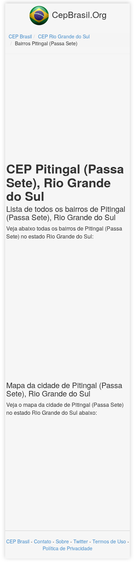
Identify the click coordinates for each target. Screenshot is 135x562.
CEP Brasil (17, 541)
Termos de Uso (109, 541)
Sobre (62, 541)
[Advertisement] (67, 109)
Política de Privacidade (67, 548)
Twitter (80, 541)
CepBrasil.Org (78, 14)
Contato (42, 541)
